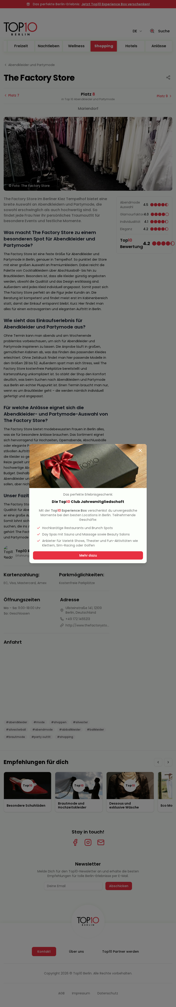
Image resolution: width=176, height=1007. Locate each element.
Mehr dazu (88, 555)
